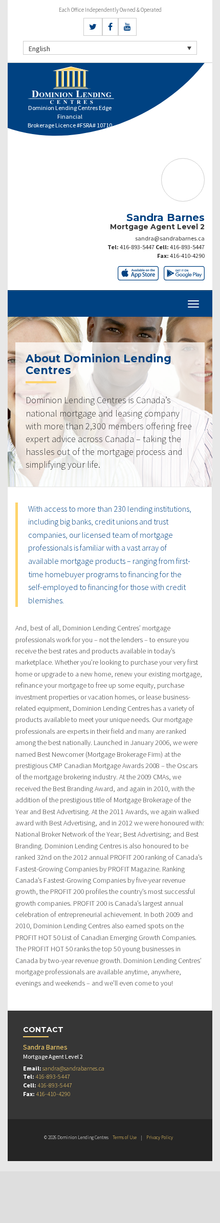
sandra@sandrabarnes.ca (170, 238)
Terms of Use (125, 1137)
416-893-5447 (137, 247)
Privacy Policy (159, 1137)
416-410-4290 (187, 255)
